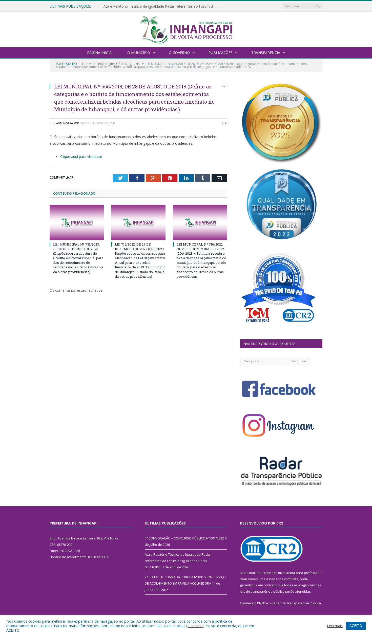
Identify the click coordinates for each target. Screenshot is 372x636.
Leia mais (195, 625)
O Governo (179, 52)
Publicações (221, 52)
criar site (270, 572)
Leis (224, 123)
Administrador (67, 123)
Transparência (265, 52)
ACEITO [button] (355, 625)
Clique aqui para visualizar (81, 156)
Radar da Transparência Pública (296, 603)
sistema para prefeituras (302, 572)
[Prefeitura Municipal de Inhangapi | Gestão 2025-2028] (186, 28)
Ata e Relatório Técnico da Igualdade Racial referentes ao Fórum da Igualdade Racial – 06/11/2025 (162, 6)
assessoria (274, 579)
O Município (138, 52)
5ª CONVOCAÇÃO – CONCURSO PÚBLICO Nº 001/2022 (184, 538)
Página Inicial (100, 52)
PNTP (261, 603)
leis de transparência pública (262, 591)
